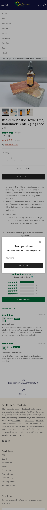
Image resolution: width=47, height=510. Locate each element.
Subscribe (23, 265)
